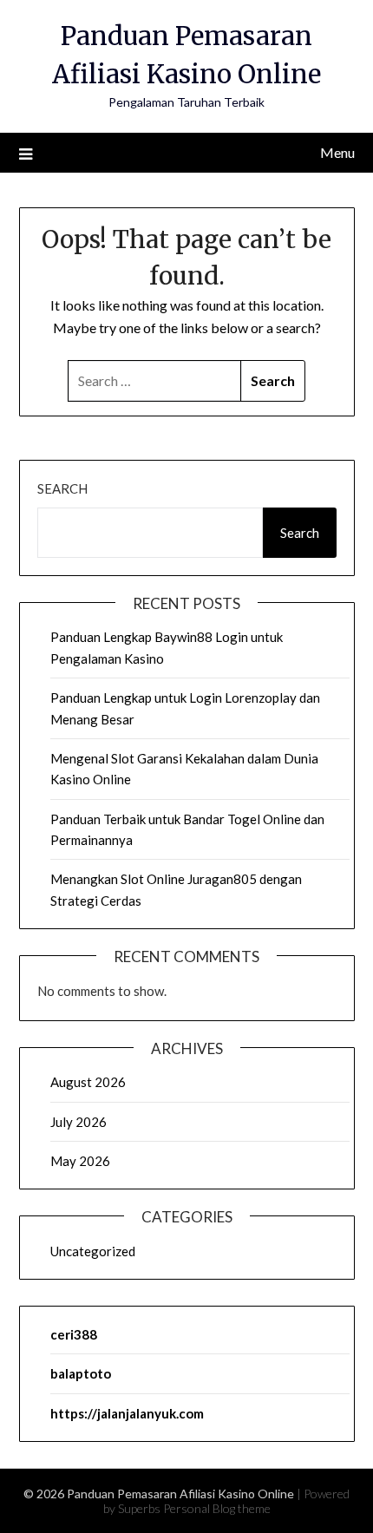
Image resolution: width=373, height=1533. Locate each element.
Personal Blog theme (217, 1508)
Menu (337, 152)
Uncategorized (92, 1251)
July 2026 (78, 1122)
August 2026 (88, 1082)
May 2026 (80, 1161)
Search (62, 488)
